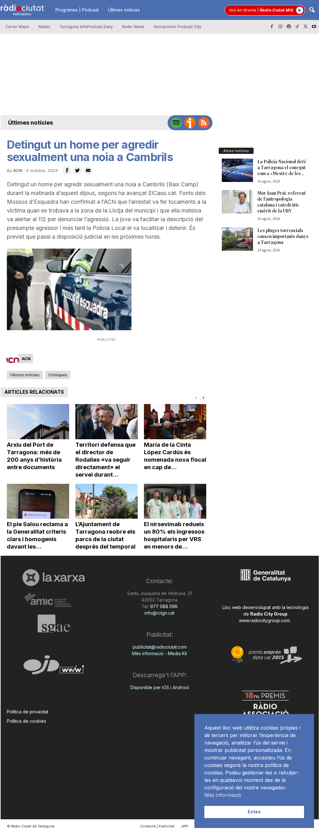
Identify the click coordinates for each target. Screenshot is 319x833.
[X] (305, 26)
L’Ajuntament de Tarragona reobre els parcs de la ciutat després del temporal (105, 535)
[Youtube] (314, 26)
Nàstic (44, 26)
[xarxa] (54, 577)
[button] (312, 10)
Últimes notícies (124, 9)
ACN (17, 170)
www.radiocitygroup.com (264, 620)
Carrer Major (17, 26)
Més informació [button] (222, 795)
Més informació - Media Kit (159, 653)
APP (185, 826)
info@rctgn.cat (159, 613)
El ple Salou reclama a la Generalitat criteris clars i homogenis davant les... (37, 535)
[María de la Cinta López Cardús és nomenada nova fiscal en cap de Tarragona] (175, 421)
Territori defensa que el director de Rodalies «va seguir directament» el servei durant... (105, 459)
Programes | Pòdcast (77, 9)
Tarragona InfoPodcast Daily (86, 26)
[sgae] (54, 623)
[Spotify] (289, 26)
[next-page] (203, 397)
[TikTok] (297, 26)
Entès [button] (254, 811)
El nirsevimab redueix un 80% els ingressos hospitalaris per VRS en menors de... (174, 535)
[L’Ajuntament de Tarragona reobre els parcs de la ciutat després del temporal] (106, 501)
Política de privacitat (27, 711)
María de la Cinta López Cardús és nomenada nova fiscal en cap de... (175, 456)
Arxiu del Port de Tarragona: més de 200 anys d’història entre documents (34, 456)
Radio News (133, 26)
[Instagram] (280, 26)
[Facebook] (272, 26)
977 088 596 (163, 606)
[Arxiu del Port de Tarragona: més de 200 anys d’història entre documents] (38, 421)
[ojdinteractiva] (54, 667)
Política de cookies (26, 721)
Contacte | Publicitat (157, 826)
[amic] (54, 600)
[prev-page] (196, 397)
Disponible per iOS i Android (160, 687)
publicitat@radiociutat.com (160, 647)
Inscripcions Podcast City (177, 26)
